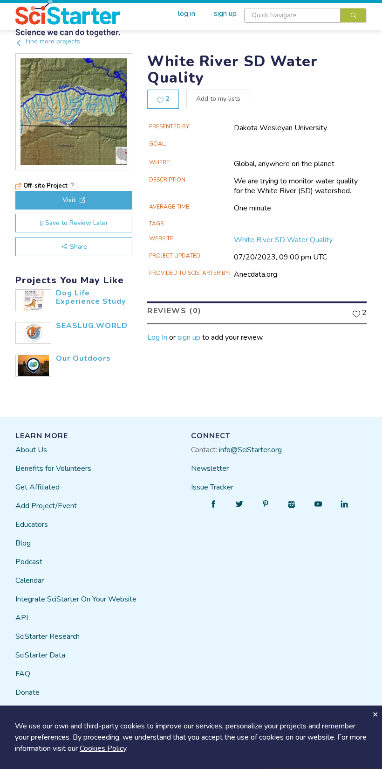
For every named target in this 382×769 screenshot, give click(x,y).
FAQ (22, 674)
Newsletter (210, 468)
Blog (23, 543)
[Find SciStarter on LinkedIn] (344, 504)
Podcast (28, 562)
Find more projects (52, 41)
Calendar (29, 580)
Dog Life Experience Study (91, 297)
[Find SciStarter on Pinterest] (265, 504)
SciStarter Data (40, 655)
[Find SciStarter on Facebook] (213, 504)
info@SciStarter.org (250, 450)
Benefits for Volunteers (53, 468)
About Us (31, 450)
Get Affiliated (37, 487)
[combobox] (305, 15)
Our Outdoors (83, 358)
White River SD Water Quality (283, 240)
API (21, 618)
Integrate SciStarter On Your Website (75, 599)
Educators (31, 524)
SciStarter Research (47, 636)
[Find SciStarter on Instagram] (292, 504)
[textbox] (292, 15)
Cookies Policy (103, 748)
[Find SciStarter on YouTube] (318, 504)
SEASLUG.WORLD (92, 326)
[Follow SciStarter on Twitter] (239, 504)
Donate (27, 692)
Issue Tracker (212, 487)
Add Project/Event (46, 506)
